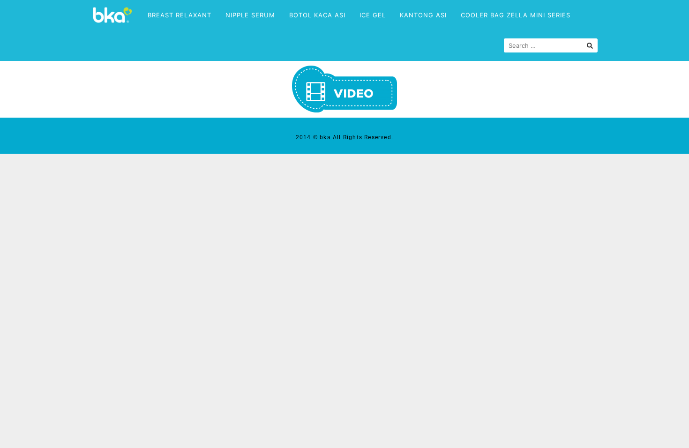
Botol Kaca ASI (317, 15)
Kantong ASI (423, 15)
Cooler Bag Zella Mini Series (515, 15)
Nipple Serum (250, 15)
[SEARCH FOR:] (551, 45)
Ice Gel (372, 15)
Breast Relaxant (179, 15)
